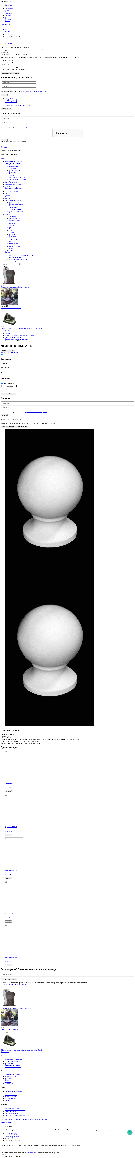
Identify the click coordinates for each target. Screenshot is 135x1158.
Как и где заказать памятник (18, 254)
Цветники (8, 193)
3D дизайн (12, 216)
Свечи (11, 230)
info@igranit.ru (9, 98)
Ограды (7, 186)
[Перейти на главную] (67, 5)
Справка (7, 252)
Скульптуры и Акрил (16, 204)
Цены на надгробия (11, 1113)
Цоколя (7, 190)
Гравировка (9, 222)
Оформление (13, 239)
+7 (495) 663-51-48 (11, 102)
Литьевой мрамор (11, 182)
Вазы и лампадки (10, 197)
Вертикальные (13, 166)
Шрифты (12, 223)
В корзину (12, 394)
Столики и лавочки (11, 191)
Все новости (5, 330)
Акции (3, 158)
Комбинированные (15, 170)
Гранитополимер (10, 261)
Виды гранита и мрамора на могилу (21, 255)
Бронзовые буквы (15, 207)
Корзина (7, 21)
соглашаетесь (31, 1153)
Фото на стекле (14, 202)
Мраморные (9, 181)
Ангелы (11, 245)
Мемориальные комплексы (14, 184)
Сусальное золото (15, 209)
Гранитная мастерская (12, 1061)
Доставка (8, 12)
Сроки (7, 1080)
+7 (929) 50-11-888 (11, 100)
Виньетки (12, 241)
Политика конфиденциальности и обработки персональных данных (24, 1119)
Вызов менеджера (11, 1076)
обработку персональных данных (36, 91)
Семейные (12, 168)
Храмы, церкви (14, 243)
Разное (11, 250)
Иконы (11, 229)
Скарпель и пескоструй (16, 211)
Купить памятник (11, 1063)
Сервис (7, 214)
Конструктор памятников (13, 161)
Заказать (4, 394)
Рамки (11, 238)
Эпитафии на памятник (17, 257)
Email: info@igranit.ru (12, 1137)
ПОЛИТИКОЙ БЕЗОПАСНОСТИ (12, 984)
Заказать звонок (6, 108)
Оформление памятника (13, 200)
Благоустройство (14, 218)
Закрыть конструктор (8, 350)
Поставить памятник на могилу (15, 1110)
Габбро (7, 1100)
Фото (6, 17)
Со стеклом (12, 172)
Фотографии (9, 1083)
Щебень (7, 198)
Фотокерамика (14, 206)
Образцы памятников (12, 1108)
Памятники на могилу (12, 1075)
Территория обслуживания (14, 1091)
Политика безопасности (13, 1067)
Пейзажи (12, 234)
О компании (9, 8)
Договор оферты (6, 1122)
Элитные (12, 174)
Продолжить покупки (8, 426)
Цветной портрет (14, 213)
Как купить (8, 1078)
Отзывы (7, 10)
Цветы (11, 227)
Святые (11, 232)
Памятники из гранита (12, 163)
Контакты (8, 19)
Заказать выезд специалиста (10, 73)
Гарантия (8, 15)
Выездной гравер (14, 220)
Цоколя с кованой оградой (14, 188)
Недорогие (12, 165)
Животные (12, 236)
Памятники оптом (11, 1095)
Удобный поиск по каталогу (18, 179)
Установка (8, 14)
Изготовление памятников (14, 1060)
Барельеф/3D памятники (17, 177)
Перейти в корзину (21, 426)
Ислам (11, 248)
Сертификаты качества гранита (19, 259)
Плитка (7, 195)
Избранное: (4, 24)
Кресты (11, 175)
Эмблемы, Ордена (15, 246)
